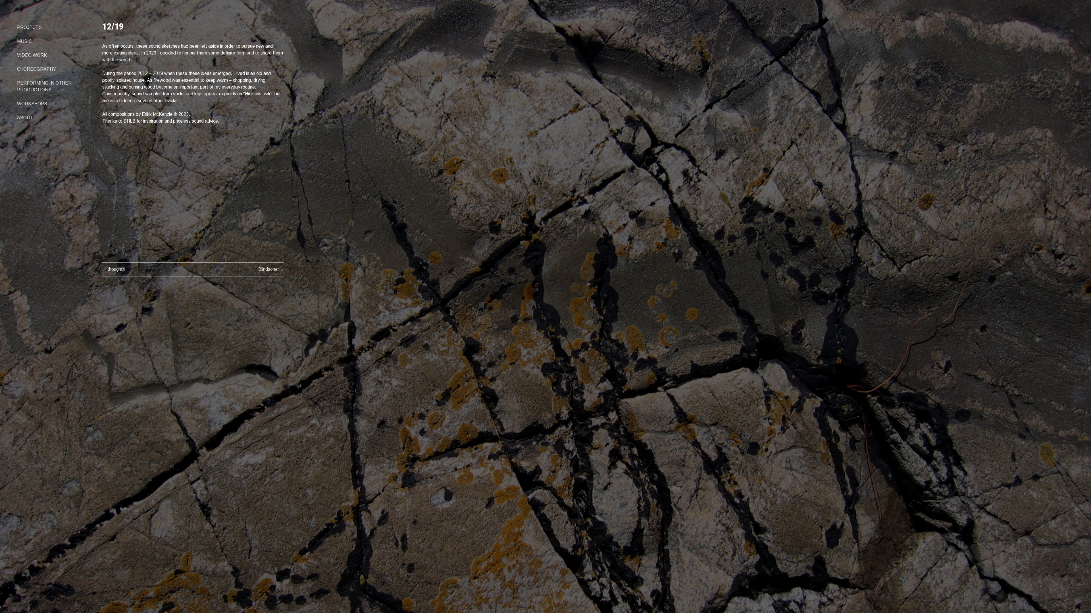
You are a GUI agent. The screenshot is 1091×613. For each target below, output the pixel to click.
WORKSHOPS (32, 103)
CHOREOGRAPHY (36, 69)
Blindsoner (268, 269)
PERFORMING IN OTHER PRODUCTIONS (44, 86)
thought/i (116, 269)
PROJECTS (29, 27)
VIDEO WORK (32, 55)
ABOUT (25, 117)
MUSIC (24, 41)
